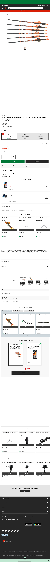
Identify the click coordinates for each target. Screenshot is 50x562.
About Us (3, 507)
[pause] (5, 2)
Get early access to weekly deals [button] (24, 560)
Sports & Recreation (11, 14)
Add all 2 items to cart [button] (25, 372)
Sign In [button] (25, 491)
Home (4, 14)
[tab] (9, 136)
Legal (3, 511)
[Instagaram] (9, 531)
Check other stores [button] (6, 151)
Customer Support (5, 498)
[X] (6, 531)
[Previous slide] (2, 2)
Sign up (4, 521)
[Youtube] (12, 531)
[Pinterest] (15, 531)
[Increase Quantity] (10, 157)
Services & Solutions (6, 502)
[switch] (14, 281)
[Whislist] (45, 8)
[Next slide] (48, 2)
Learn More (27, 521)
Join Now (35, 493)
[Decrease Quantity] (3, 157)
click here (30, 210)
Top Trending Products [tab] (18, 310)
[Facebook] (3, 531)
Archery (30, 14)
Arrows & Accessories (39, 14)
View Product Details (7, 122)
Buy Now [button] (37, 161)
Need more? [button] (44, 143)
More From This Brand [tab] (29, 310)
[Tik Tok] (18, 531)
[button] (41, 8)
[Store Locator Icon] (2, 5)
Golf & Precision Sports (22, 14)
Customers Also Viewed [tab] (7, 310)
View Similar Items (16, 122)
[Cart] (48, 8)
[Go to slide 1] (25, 48)
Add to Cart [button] (13, 161)
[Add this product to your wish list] (14, 157)
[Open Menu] (2, 8)
